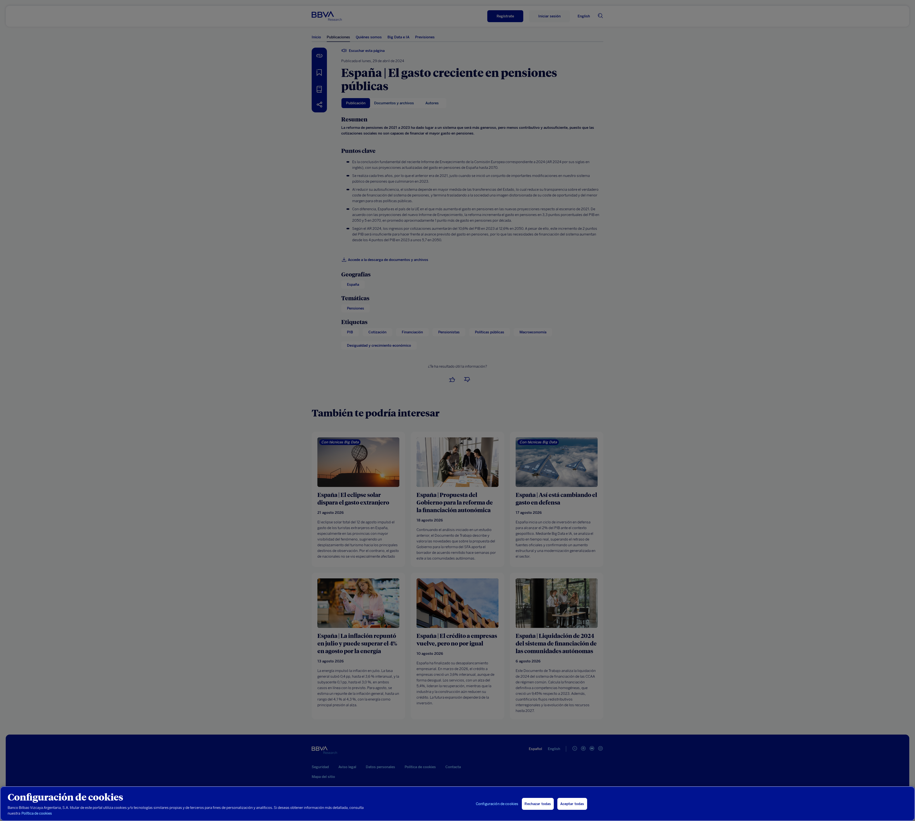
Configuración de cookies (497, 804)
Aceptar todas (572, 804)
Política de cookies (36, 813)
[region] (457, 803)
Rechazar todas (537, 804)
